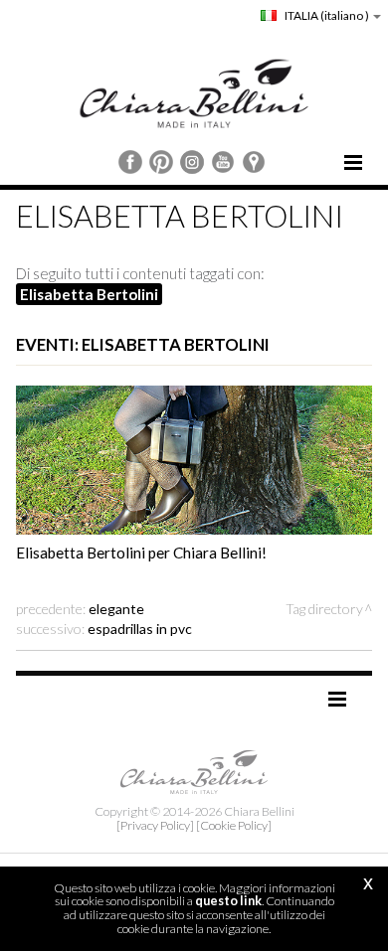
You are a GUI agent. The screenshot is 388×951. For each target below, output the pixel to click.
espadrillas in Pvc (140, 628)
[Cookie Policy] (234, 825)
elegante (116, 608)
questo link (228, 900)
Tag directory (324, 608)
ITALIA (326, 15)
